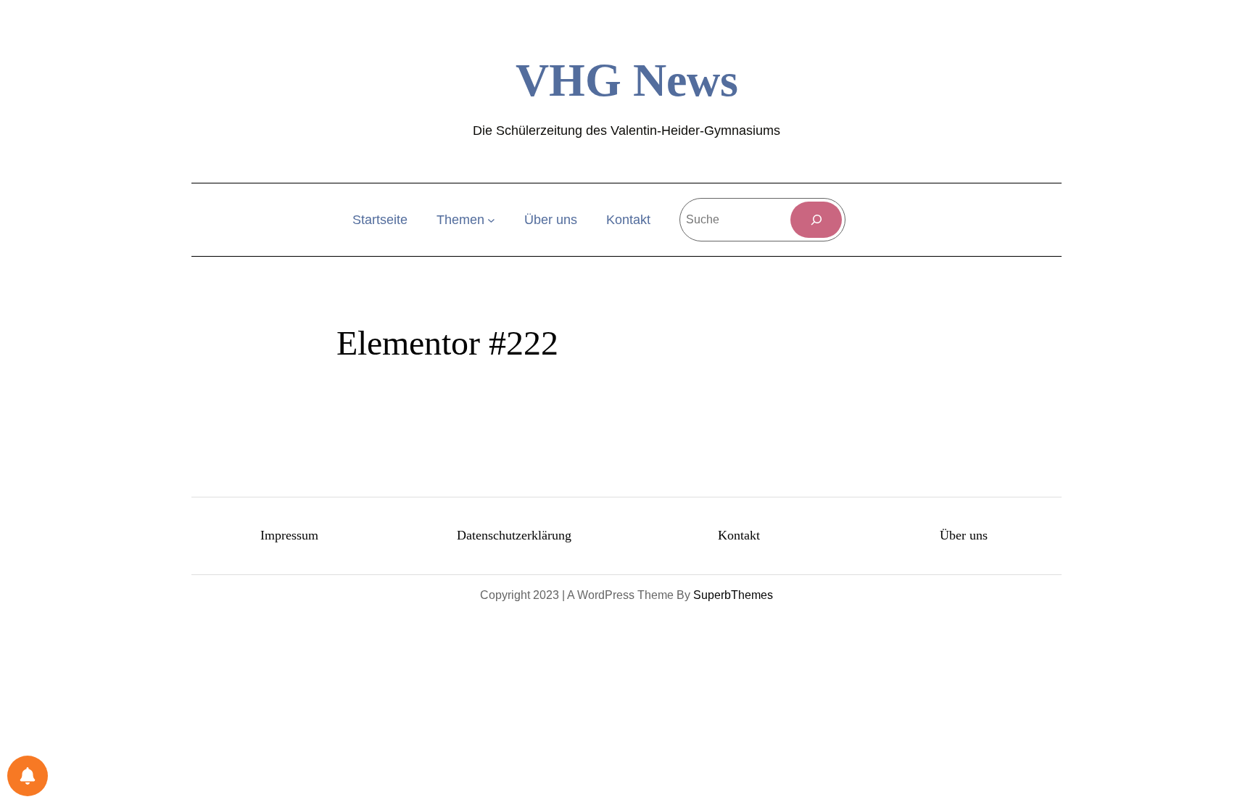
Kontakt (739, 535)
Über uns (964, 535)
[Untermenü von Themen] (491, 220)
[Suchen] (816, 219)
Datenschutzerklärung (514, 535)
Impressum (289, 535)
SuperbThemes (733, 595)
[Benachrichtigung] (27, 776)
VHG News (627, 80)
